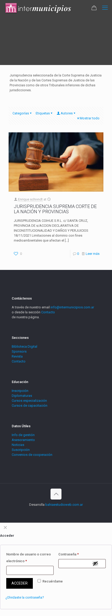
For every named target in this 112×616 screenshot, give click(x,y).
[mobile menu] (105, 7)
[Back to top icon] (56, 494)
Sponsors (19, 351)
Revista (17, 356)
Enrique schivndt (30, 199)
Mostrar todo (89, 118)
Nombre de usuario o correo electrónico (28, 557)
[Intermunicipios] (38, 7)
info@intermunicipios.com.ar (72, 307)
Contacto (48, 312)
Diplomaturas (22, 396)
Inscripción (20, 391)
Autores (67, 113)
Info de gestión (23, 435)
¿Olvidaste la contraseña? (24, 597)
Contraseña (68, 554)
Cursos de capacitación (29, 405)
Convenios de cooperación (32, 455)
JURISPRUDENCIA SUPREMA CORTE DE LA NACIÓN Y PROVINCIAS (55, 209)
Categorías (21, 113)
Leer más (92, 254)
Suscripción (21, 450)
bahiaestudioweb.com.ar (64, 505)
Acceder (19, 583)
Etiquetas (43, 113)
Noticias (18, 445)
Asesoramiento (23, 440)
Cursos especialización (29, 401)
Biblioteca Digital (24, 346)
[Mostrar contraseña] (95, 563)
